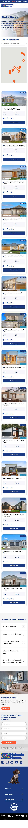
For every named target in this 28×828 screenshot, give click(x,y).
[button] (24, 5)
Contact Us (5, 708)
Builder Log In (23, 816)
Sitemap (18, 815)
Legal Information (10, 816)
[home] (7, 5)
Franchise (3, 815)
